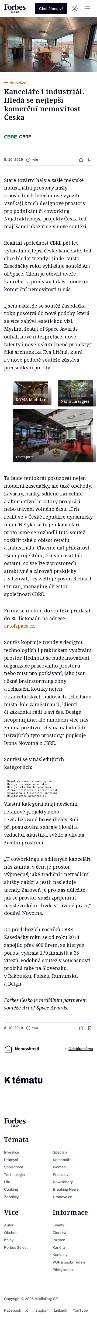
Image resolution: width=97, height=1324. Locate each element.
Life (7, 1182)
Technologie (14, 1175)
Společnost (13, 1167)
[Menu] (87, 8)
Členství (59, 1233)
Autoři (9, 1225)
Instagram (41, 1310)
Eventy (58, 1225)
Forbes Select (15, 1248)
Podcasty (60, 1175)
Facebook (12, 1310)
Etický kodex (63, 1270)
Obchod (11, 1233)
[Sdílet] (81, 160)
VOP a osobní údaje (69, 1262)
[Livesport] (53, 435)
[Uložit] (90, 160)
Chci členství (51, 9)
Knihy (8, 1240)
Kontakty (60, 1255)
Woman (59, 1167)
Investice (11, 1152)
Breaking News (65, 1189)
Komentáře (62, 1160)
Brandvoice (62, 1197)
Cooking (11, 1189)
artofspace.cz (19, 626)
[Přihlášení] (74, 8)
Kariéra (59, 1248)
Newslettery (63, 1182)
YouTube (80, 1310)
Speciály (60, 1152)
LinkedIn (61, 1310)
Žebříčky (11, 1197)
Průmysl (11, 1160)
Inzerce (59, 1240)
